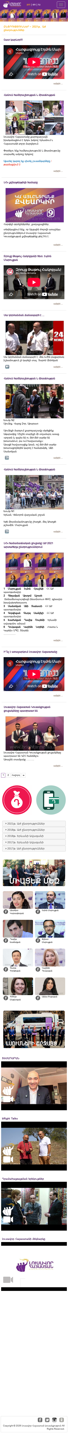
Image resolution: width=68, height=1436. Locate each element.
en (34, 4)
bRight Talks (10, 1118)
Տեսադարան (10, 1058)
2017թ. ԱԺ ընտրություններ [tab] (26, 848)
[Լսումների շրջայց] (34, 1029)
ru (39, 4)
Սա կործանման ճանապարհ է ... (24, 315)
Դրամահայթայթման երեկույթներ (23, 1178)
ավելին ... (58, 83)
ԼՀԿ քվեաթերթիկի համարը (21, 182)
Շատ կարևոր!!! (13, 40)
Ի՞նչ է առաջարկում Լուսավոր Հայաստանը (30, 652)
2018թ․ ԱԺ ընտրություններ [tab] (26, 829)
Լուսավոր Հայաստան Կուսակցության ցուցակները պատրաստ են (27, 709)
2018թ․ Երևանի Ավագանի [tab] (25, 835)
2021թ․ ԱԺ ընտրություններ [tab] (26, 823)
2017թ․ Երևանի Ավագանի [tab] (25, 842)
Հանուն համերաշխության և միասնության (29, 95)
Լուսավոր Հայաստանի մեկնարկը (23, 1239)
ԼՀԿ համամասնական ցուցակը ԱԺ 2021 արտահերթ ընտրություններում (28, 545)
